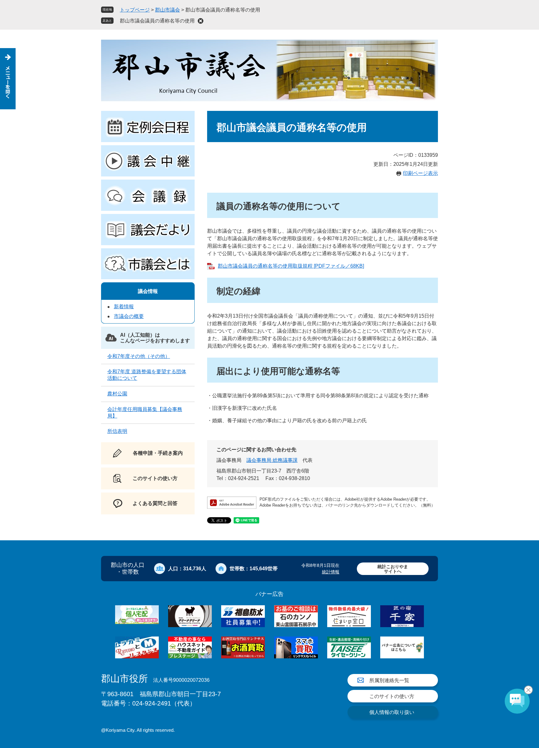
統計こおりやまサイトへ (392, 569)
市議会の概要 (129, 316)
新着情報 (124, 306)
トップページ (135, 9)
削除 (200, 21)
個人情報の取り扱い (391, 712)
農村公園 (117, 393)
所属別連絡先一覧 (389, 680)
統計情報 (330, 571)
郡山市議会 (167, 9)
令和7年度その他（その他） (138, 356)
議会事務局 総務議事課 (272, 460)
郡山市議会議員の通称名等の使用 (157, 20)
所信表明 (117, 431)
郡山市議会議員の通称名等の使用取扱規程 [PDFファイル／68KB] (291, 266)
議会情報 (148, 291)
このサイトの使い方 (391, 696)
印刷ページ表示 (420, 173)
